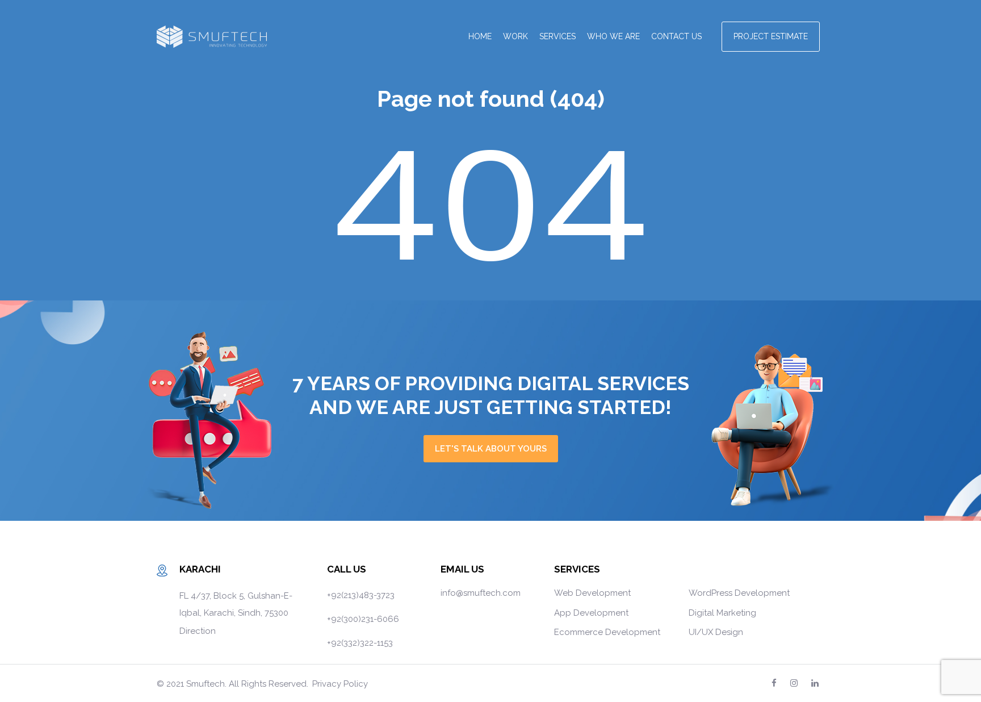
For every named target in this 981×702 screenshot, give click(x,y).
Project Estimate (770, 36)
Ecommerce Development (607, 632)
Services (557, 36)
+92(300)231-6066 (363, 619)
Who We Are (613, 36)
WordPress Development (739, 593)
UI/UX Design (716, 632)
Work (515, 36)
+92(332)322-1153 (360, 643)
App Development (591, 613)
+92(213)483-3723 (361, 595)
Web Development (592, 593)
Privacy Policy (340, 684)
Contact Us (676, 36)
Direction (197, 631)
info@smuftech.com (481, 593)
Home (480, 36)
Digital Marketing (722, 613)
